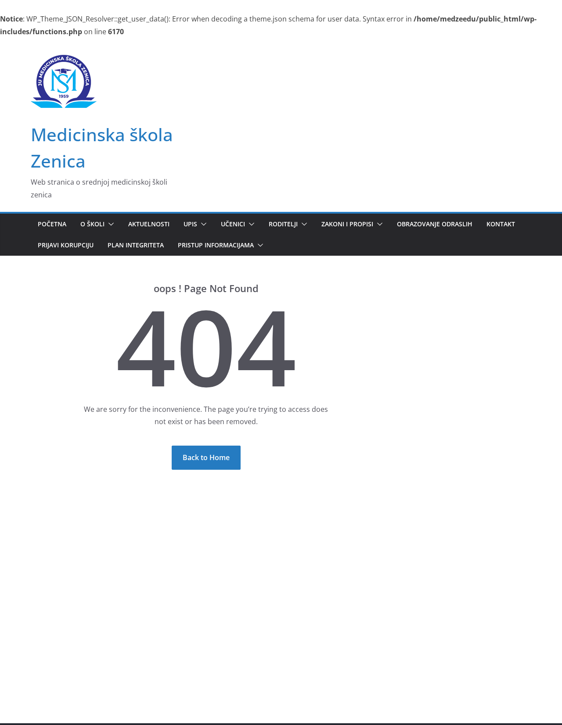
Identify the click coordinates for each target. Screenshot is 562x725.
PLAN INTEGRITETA (136, 245)
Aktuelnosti (148, 224)
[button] (109, 224)
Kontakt (500, 224)
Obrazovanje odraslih (434, 224)
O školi (92, 224)
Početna (52, 224)
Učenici (233, 224)
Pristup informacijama (216, 245)
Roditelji (283, 224)
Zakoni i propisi (347, 224)
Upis (190, 224)
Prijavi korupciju (66, 245)
